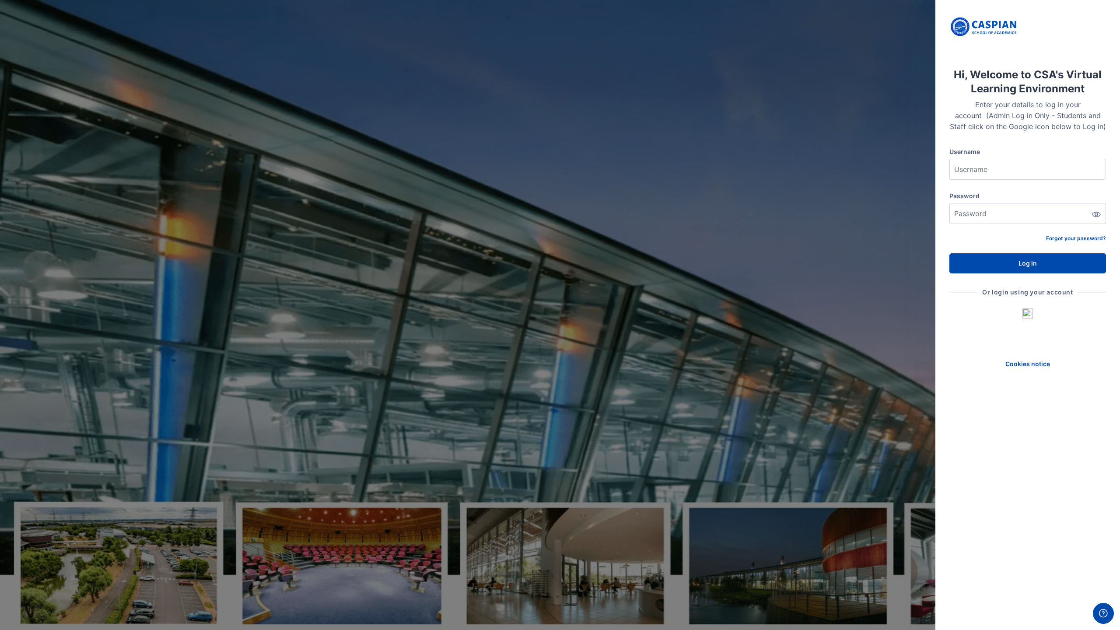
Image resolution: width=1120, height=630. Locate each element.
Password (964, 196)
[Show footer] (1103, 613)
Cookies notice (1027, 364)
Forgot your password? (1076, 238)
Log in (1027, 263)
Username (964, 151)
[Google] (1027, 313)
